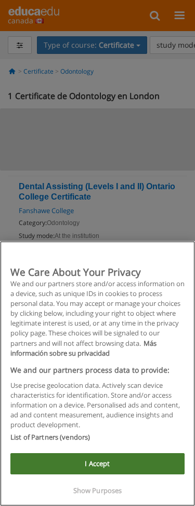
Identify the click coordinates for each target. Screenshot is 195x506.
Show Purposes (97, 490)
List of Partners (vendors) (50, 437)
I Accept (97, 463)
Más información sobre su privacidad (83, 348)
